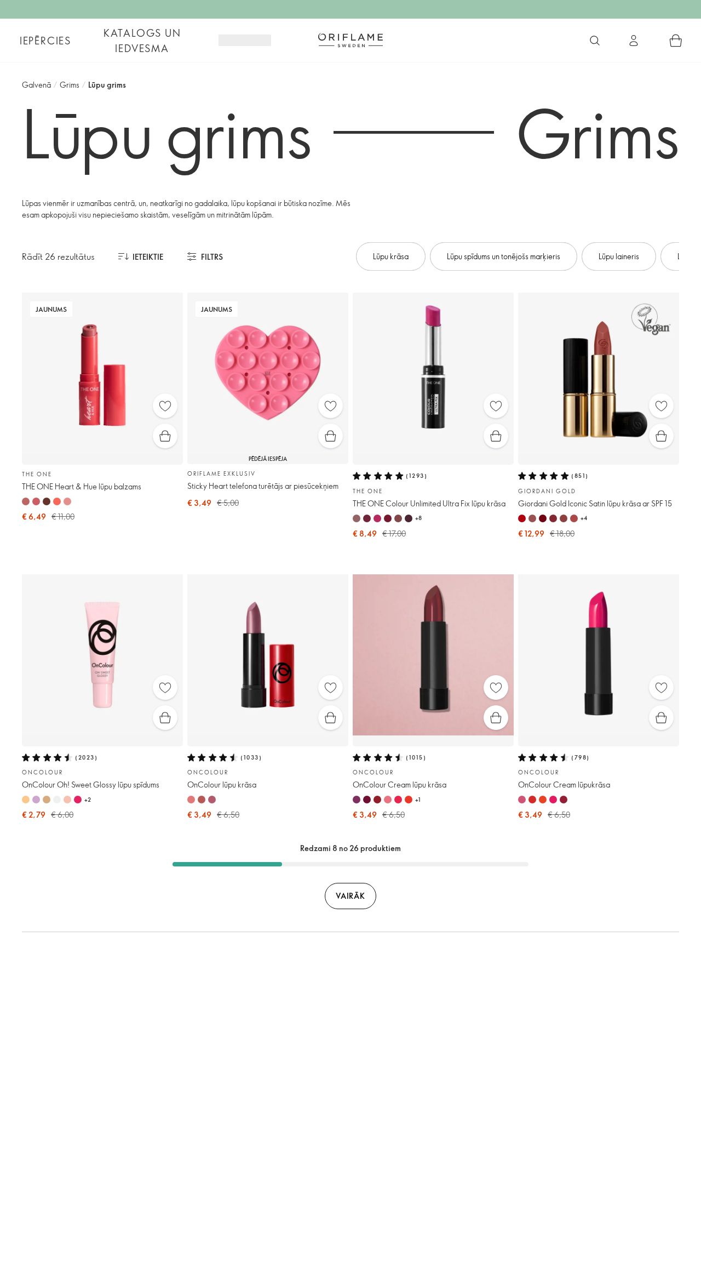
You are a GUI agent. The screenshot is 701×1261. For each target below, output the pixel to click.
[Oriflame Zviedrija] (350, 40)
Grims (69, 84)
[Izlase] (165, 405)
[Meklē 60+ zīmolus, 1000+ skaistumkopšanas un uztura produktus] (595, 40)
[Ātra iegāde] (165, 436)
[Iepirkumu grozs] (675, 40)
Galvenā (36, 84)
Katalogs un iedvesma (142, 40)
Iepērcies (45, 40)
